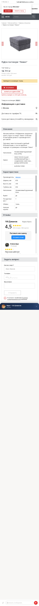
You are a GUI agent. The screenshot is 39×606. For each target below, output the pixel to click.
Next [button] (36, 44)
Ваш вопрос (8, 282)
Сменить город (19, 11)
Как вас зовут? (9, 265)
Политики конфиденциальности (17, 298)
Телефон (7, 273)
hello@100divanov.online (25, 2)
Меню (7, 17)
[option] (19, 43)
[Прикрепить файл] (3, 602)
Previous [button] (3, 44)
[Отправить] (36, 603)
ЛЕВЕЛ (18, 100)
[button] (33, 16)
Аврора (18, 177)
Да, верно (8, 11)
